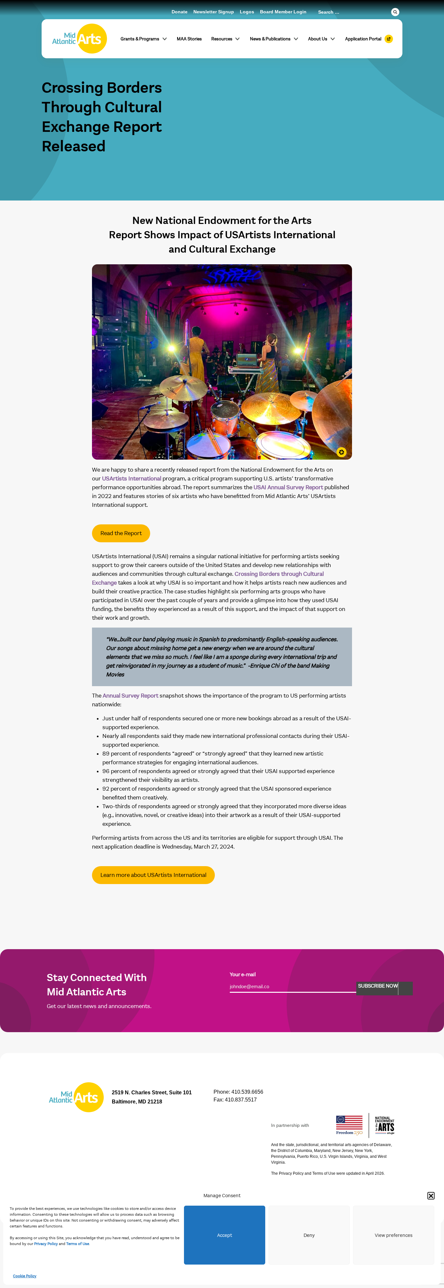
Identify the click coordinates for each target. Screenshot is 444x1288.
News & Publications (270, 39)
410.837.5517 (241, 1099)
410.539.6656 (247, 1092)
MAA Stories (189, 39)
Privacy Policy (46, 1243)
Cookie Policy (24, 1276)
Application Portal (363, 39)
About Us (317, 39)
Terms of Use (77, 1243)
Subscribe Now (378, 986)
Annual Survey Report (130, 695)
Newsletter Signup (213, 11)
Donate (180, 11)
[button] (431, 1195)
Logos (247, 11)
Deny (309, 1235)
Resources (221, 39)
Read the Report (121, 533)
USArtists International (131, 478)
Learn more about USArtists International (153, 875)
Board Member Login (283, 11)
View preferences (393, 1235)
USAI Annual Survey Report (288, 487)
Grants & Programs (140, 39)
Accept (224, 1235)
